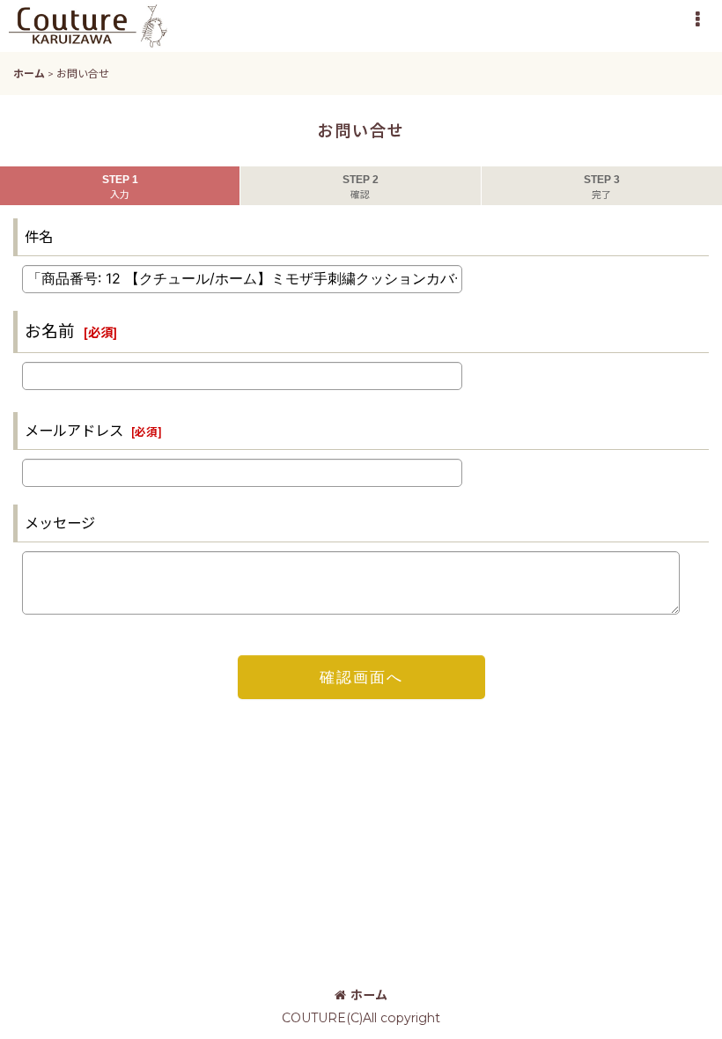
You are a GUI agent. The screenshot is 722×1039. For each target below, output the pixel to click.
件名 (39, 237)
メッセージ (60, 523)
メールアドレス (74, 430)
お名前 (50, 331)
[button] (697, 19)
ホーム (368, 995)
